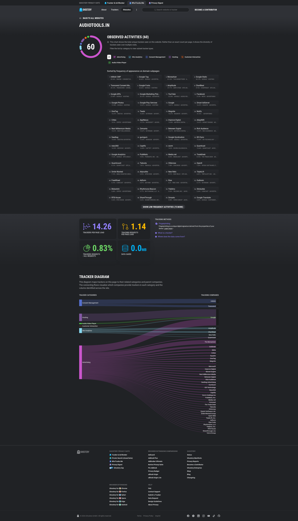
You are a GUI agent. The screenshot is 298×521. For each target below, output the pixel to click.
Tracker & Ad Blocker (116, 3)
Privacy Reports (193, 461)
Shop (189, 471)
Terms (139, 516)
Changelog (191, 478)
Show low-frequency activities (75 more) (163, 207)
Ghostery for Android (118, 505)
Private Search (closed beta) (122, 458)
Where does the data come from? (171, 237)
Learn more (168, 228)
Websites (127, 10)
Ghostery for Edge (117, 501)
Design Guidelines (155, 501)
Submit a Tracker (154, 495)
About (103, 10)
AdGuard (151, 455)
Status (189, 455)
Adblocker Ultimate (155, 461)
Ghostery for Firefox (118, 492)
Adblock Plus (153, 458)
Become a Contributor (206, 10)
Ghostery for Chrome (118, 488)
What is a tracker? (165, 233)
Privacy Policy (148, 516)
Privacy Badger (153, 471)
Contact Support (154, 492)
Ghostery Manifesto (194, 458)
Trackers (114, 10)
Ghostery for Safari (117, 495)
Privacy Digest (157, 3)
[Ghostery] (85, 10)
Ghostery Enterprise (194, 468)
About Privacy (153, 505)
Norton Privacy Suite (155, 465)
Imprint (157, 516)
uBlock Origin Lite (154, 478)
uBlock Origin (153, 474)
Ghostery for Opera (117, 498)
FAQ (149, 488)
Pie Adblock (152, 468)
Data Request (153, 498)
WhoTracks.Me (138, 3)
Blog (188, 474)
